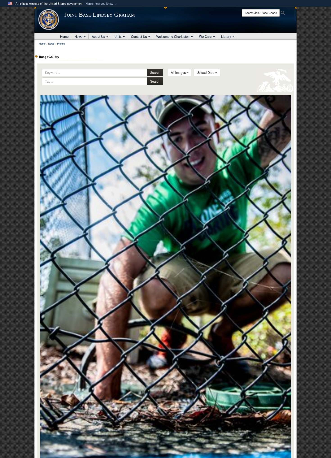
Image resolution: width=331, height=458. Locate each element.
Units (118, 36)
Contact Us (139, 36)
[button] (102, 3)
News (78, 36)
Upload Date (206, 72)
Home (64, 36)
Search (155, 72)
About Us (98, 36)
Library (226, 36)
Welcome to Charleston (173, 36)
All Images (179, 72)
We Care (205, 36)
